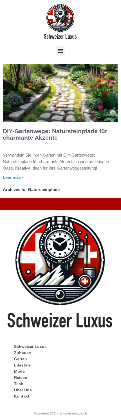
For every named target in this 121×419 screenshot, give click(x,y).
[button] (60, 50)
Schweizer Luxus (30, 346)
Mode (19, 371)
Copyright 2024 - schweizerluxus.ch (60, 413)
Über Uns (23, 390)
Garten (20, 359)
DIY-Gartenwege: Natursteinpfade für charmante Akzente (55, 134)
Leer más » (13, 177)
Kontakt (21, 396)
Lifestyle (22, 365)
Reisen (20, 377)
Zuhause (22, 352)
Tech (18, 383)
